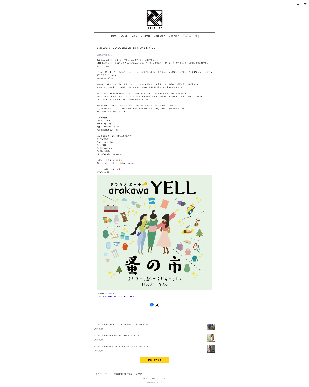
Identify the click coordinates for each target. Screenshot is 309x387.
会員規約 (139, 374)
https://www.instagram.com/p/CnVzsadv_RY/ (116, 296)
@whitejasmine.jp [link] (104, 148)
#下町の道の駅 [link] (103, 172)
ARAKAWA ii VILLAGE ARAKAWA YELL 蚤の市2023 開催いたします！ (126, 48)
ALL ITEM (145, 36)
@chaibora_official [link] (105, 78)
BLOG (134, 36)
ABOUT (123, 36)
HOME (113, 36)
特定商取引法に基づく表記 (123, 374)
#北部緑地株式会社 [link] (104, 151)
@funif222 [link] (101, 145)
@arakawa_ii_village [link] (105, 142)
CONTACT (174, 36)
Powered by (152, 383)
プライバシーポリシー (103, 374)
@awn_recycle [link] (103, 139)
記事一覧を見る (154, 360)
